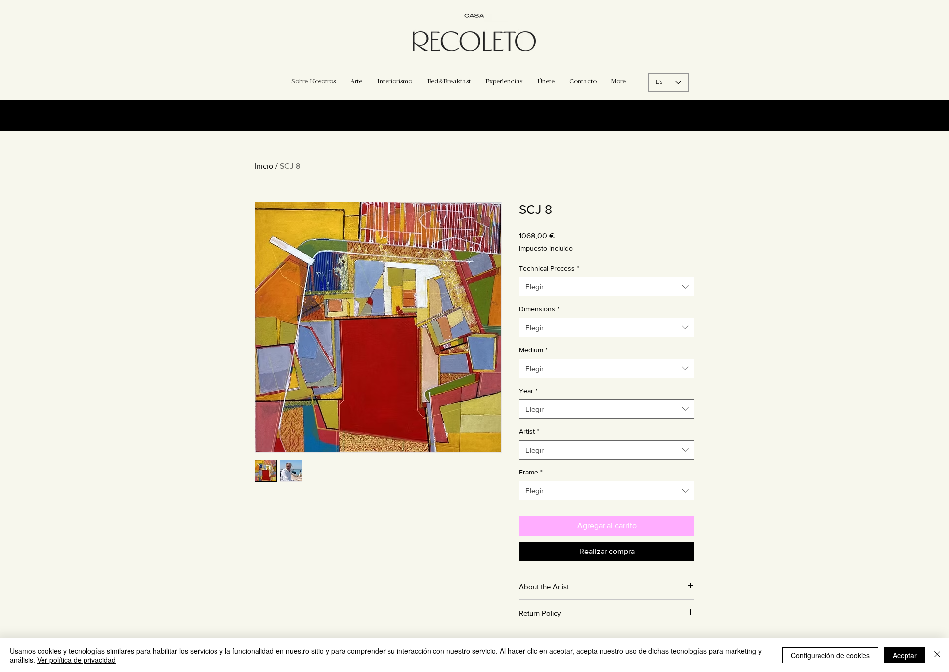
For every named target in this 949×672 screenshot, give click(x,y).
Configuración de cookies (830, 655)
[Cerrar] (937, 655)
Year (528, 391)
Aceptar (905, 655)
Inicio (264, 166)
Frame (531, 472)
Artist (529, 431)
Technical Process (549, 268)
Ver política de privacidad (76, 660)
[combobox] (606, 286)
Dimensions (539, 309)
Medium (533, 350)
